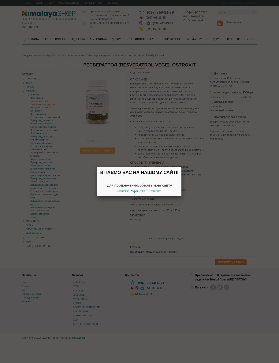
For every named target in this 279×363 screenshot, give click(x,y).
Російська (123, 191)
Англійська (154, 191)
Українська (138, 191)
